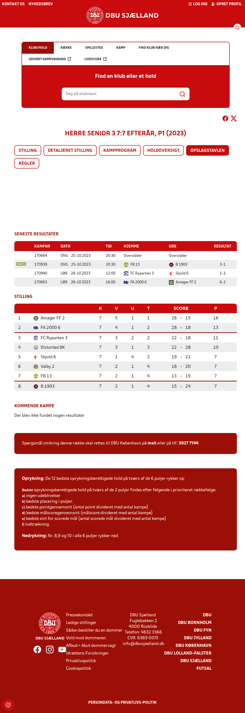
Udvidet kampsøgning (47, 59)
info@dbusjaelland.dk (143, 644)
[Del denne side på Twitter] (234, 119)
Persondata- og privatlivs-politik (122, 702)
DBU (207, 615)
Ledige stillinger (81, 623)
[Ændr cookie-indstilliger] (8, 705)
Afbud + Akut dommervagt (91, 646)
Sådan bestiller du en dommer (94, 630)
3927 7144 (189, 443)
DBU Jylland (198, 638)
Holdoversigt (163, 151)
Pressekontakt (79, 615)
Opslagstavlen (207, 151)
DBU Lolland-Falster (188, 653)
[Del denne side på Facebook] (225, 119)
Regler (27, 164)
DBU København (194, 646)
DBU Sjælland (196, 661)
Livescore (92, 59)
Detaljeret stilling (70, 151)
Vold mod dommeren (86, 638)
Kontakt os (13, 4)
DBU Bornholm (195, 623)
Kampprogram (119, 151)
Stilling (28, 151)
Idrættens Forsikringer (87, 653)
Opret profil (229, 4)
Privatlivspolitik (81, 661)
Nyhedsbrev (40, 4)
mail (152, 443)
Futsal (204, 669)
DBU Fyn (203, 630)
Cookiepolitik (78, 669)
